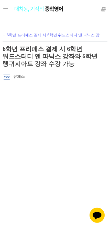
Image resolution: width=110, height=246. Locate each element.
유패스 (19, 77)
